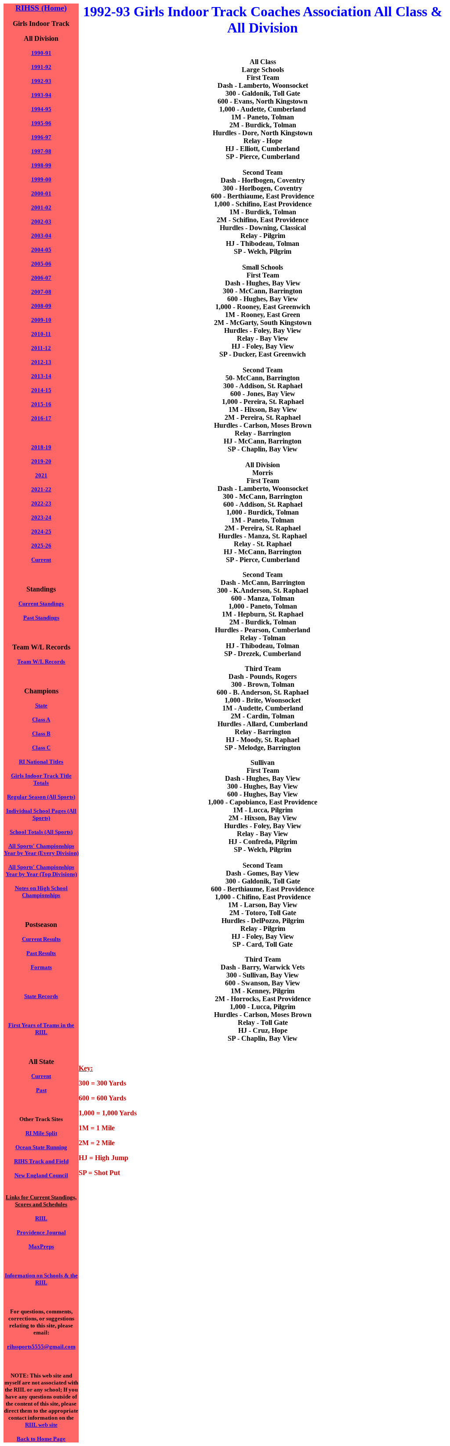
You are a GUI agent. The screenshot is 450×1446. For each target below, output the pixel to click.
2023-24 (41, 517)
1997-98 (41, 151)
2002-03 (41, 221)
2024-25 (41, 531)
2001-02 (41, 207)
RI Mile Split (41, 1133)
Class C (41, 747)
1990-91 (41, 53)
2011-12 (41, 348)
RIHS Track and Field (41, 1161)
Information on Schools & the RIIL (41, 1279)
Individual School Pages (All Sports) (41, 814)
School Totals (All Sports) (41, 832)
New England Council (41, 1175)
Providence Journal (41, 1232)
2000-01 (41, 193)
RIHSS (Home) (41, 8)
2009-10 (41, 320)
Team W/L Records (41, 661)
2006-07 (41, 277)
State (41, 705)
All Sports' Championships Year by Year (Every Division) (41, 849)
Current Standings (41, 603)
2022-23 (41, 503)
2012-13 (41, 362)
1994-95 (41, 109)
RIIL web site (41, 1424)
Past (41, 1090)
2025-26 (41, 545)
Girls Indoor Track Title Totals (41, 779)
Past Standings (41, 617)
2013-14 (41, 376)
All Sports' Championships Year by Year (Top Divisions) (41, 870)
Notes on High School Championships (41, 891)
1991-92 (41, 67)
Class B (41, 733)
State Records (41, 996)
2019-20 (41, 461)
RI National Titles (41, 761)
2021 (41, 475)
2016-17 (41, 418)
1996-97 (41, 137)
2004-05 (41, 249)
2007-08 (41, 291)
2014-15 (41, 390)
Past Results (41, 953)
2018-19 (41, 447)
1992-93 (41, 81)
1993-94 (41, 95)
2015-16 (41, 404)
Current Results (41, 939)
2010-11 (41, 334)
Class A (41, 719)
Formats (41, 967)
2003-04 (41, 235)
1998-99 (41, 165)
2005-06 (41, 263)
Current (41, 1076)
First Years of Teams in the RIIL (41, 1028)
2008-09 (41, 306)
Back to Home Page (41, 1438)
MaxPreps (41, 1246)
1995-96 (41, 123)
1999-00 (41, 179)
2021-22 (41, 489)
